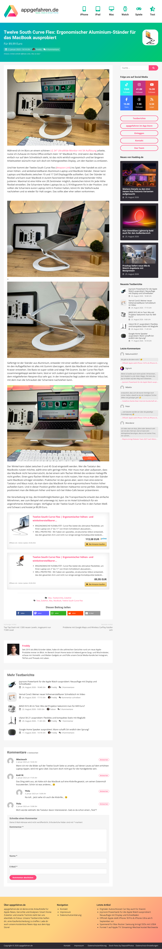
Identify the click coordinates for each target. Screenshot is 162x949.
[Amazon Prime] (103, 539)
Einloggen (139, 133)
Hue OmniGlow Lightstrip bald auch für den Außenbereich (138, 231)
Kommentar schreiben (71, 697)
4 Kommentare (52, 49)
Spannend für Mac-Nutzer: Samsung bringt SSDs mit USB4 (128, 924)
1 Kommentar (67, 721)
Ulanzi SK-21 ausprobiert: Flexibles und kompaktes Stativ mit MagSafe (143, 325)
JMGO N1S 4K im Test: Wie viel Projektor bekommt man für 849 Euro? (142, 314)
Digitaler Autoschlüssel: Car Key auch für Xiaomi (123, 909)
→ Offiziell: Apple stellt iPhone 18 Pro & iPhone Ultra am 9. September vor (139, 363)
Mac (50, 598)
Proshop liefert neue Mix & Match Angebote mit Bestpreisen (136, 268)
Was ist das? (35, 54)
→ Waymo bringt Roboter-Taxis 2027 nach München (139, 439)
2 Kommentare (68, 687)
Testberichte (58, 598)
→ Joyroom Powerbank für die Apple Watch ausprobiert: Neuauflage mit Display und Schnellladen (139, 382)
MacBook (57, 601)
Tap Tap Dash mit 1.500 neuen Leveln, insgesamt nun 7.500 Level (27, 628)
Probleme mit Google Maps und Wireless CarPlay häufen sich (88, 628)
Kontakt (139, 140)
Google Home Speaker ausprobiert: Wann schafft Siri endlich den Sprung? (141, 336)
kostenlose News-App (26, 924)
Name (13, 856)
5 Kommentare (66, 709)
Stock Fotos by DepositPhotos (121, 945)
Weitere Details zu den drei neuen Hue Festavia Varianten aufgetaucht (138, 191)
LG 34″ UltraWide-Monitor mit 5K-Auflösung (73, 150)
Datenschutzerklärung (71, 915)
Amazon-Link (63, 167)
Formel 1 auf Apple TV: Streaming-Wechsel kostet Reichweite (129, 927)
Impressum (65, 912)
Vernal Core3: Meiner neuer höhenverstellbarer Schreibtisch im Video (142, 303)
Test (38, 601)
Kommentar (16, 826)
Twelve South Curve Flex (72, 601)
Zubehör (67, 598)
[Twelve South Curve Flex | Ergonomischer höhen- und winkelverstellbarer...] (20, 525)
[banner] (31, 11)
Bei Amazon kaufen (97, 544)
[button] (24, 613)
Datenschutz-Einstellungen (147, 945)
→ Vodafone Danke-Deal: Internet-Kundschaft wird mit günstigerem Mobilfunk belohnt (139, 401)
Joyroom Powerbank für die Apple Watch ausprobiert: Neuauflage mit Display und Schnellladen (143, 291)
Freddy (39, 49)
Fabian (53, 709)
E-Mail (13, 866)
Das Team (139, 148)
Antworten (104, 760)
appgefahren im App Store (139, 125)
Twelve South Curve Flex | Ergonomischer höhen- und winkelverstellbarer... (63, 518)
